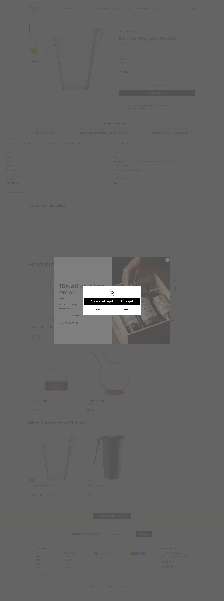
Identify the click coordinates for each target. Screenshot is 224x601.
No (126, 309)
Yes (98, 309)
